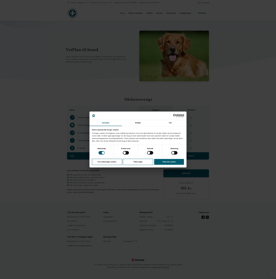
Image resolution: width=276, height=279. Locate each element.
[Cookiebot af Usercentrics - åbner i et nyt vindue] (174, 115)
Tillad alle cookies (169, 162)
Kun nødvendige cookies (107, 162)
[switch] (126, 153)
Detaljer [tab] (138, 123)
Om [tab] (170, 123)
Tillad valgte (138, 162)
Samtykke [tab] (105, 123)
